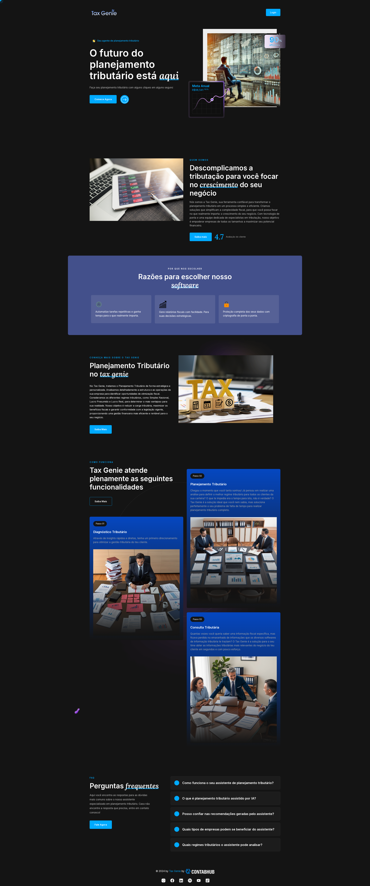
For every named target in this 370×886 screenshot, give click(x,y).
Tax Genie (175, 871)
